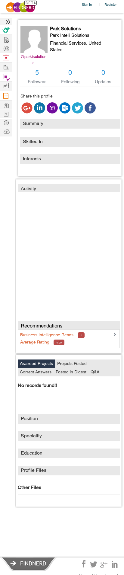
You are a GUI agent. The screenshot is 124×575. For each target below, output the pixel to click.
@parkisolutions (33, 59)
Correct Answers (35, 371)
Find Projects (6, 67)
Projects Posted (72, 363)
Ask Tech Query (6, 122)
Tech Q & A (6, 113)
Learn (6, 96)
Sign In (87, 4)
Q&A (95, 371)
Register (110, 4)
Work (6, 57)
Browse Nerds (6, 48)
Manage (6, 76)
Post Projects (6, 39)
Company (6, 86)
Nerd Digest (6, 105)
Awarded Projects (36, 363)
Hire (6, 30)
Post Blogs (6, 131)
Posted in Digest (71, 371)
